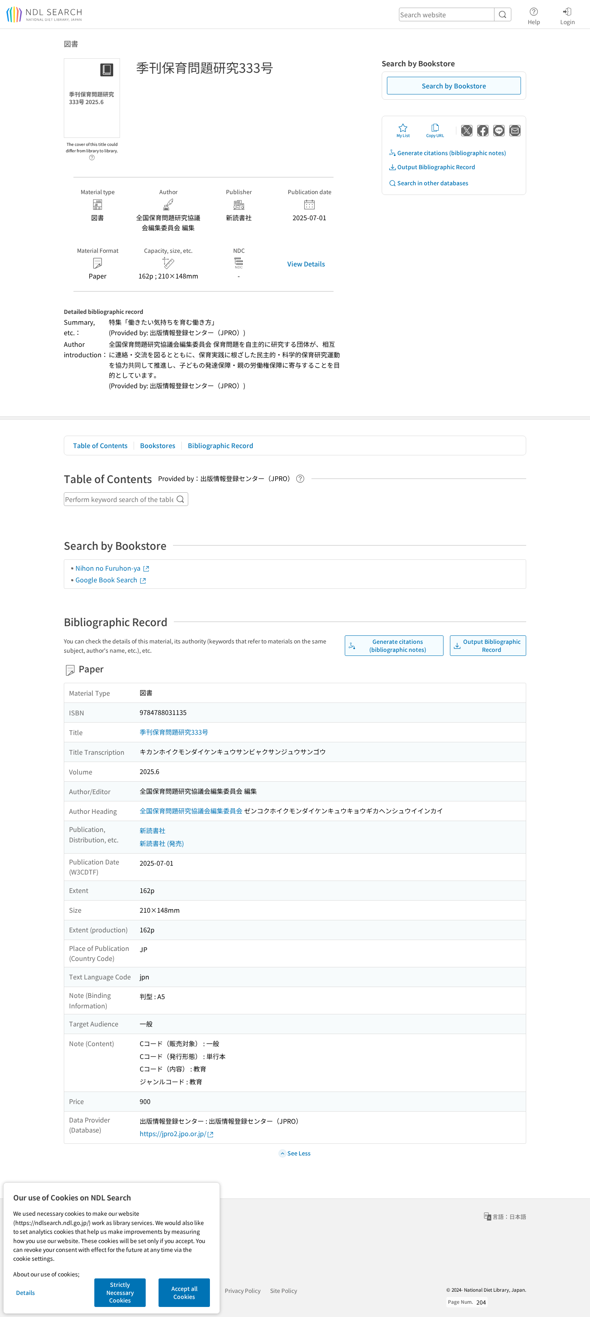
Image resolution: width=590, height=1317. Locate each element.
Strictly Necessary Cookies (120, 1292)
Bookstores (157, 445)
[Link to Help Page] (92, 155)
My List (403, 135)
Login (567, 21)
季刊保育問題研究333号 (174, 732)
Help (534, 21)
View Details (306, 263)
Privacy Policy (242, 1290)
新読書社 (152, 830)
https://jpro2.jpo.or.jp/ (173, 1133)
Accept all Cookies (184, 1292)
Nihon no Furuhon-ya (108, 568)
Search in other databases (432, 183)
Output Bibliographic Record (436, 167)
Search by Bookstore (454, 85)
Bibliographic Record (220, 445)
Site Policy (283, 1290)
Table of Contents (100, 445)
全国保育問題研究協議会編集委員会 (191, 810)
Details (25, 1292)
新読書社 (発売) (162, 843)
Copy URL (435, 135)
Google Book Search (107, 579)
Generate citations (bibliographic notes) (451, 153)
